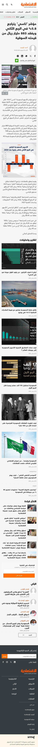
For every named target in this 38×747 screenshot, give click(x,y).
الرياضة (14, 694)
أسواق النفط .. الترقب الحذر (18, 614)
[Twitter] (10, 662)
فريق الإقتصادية (29, 709)
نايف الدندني (25, 612)
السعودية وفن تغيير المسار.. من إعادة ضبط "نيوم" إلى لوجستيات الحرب (16, 625)
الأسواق (27, 12)
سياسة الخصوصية (29, 719)
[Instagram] (7, 662)
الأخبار (14, 689)
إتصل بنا (32, 729)
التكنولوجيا (12, 679)
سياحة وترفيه (32, 471)
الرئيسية (35, 12)
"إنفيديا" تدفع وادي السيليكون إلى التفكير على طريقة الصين (16, 593)
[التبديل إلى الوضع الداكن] (11, 4)
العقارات (31, 699)
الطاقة (31, 694)
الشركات (20, 12)
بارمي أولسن (25, 589)
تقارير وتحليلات (10, 12)
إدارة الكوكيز (30, 724)
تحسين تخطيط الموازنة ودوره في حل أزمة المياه (15, 604)
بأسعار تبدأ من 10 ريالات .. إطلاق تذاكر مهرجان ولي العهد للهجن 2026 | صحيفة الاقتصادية (14, 555)
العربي (34, 17)
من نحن (32, 705)
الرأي (14, 684)
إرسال (4, 656)
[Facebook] (3, 662)
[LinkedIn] (14, 662)
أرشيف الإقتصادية (29, 714)
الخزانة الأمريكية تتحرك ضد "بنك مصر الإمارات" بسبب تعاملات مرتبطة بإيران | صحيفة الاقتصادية (14, 545)
